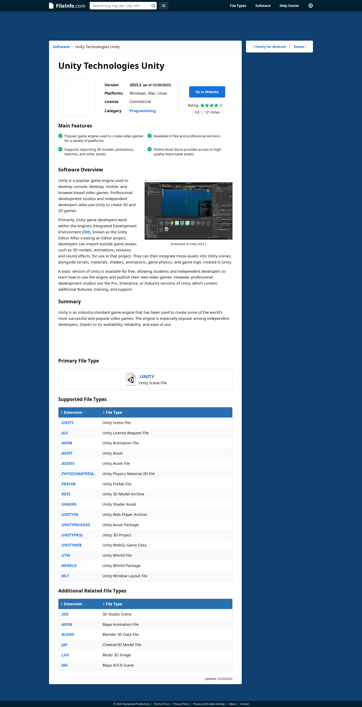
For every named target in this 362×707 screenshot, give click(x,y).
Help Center (289, 5)
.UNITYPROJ (72, 534)
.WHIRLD (69, 565)
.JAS (64, 644)
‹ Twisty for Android (269, 46)
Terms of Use (161, 704)
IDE (86, 231)
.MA (64, 665)
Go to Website (207, 92)
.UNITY (67, 422)
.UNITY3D (69, 514)
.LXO (65, 654)
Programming (143, 110)
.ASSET (66, 453)
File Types (238, 5)
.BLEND (67, 634)
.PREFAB (68, 483)
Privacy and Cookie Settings (209, 704)
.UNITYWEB (71, 545)
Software (262, 5)
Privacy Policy (181, 704)
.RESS (65, 493)
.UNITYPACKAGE (75, 524)
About (232, 704)
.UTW (65, 555)
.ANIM (66, 442)
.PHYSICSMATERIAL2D (81, 473)
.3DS (65, 614)
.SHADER (68, 504)
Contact (244, 704)
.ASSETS (68, 463)
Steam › (299, 46)
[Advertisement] (181, 25)
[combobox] (123, 5)
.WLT (65, 575)
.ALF (64, 432)
